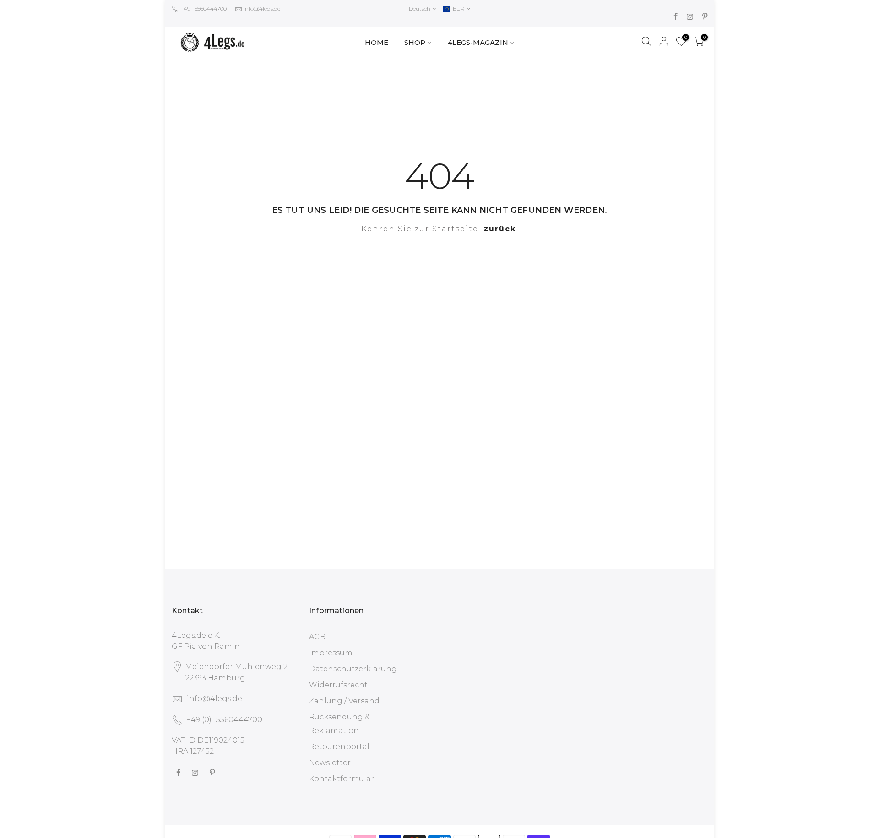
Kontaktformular (341, 778)
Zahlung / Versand (344, 701)
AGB (317, 636)
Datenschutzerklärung (353, 668)
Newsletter (330, 762)
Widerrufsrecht (338, 684)
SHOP (414, 42)
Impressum (331, 652)
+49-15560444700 (203, 8)
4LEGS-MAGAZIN (478, 42)
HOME (376, 42)
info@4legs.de (262, 8)
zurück (499, 228)
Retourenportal (339, 746)
